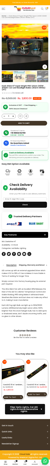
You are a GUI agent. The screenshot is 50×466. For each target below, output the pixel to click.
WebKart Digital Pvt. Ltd (31, 457)
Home (4, 16)
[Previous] (3, 265)
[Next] (46, 265)
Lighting (23, 248)
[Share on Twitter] (9, 254)
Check (25, 205)
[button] (12, 93)
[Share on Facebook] (4, 254)
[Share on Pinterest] (14, 254)
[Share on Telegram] (19, 254)
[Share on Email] (24, 254)
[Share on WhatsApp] (29, 254)
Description (11, 265)
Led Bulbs (15, 248)
